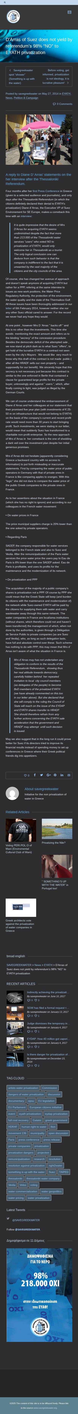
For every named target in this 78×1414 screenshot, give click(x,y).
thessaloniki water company (43, 1178)
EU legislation (46, 1100)
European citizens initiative (46, 1107)
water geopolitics (51, 1191)
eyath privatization (30, 1113)
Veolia (12, 1184)
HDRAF (12, 1126)
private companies (19, 1146)
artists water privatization (23, 1087)
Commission (49, 1087)
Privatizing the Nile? (54, 842)
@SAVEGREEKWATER (26, 1220)
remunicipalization (19, 1159)
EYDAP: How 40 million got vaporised (48, 1038)
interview (26, 216)
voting (33, 1184)
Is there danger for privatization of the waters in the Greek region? (48, 1054)
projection (43, 1152)
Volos (23, 1184)
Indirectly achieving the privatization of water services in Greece (48, 992)
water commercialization (22, 1191)
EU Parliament (17, 1107)
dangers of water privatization (26, 1094)
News (9, 97)
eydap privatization (56, 1113)
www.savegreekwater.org (45, 1408)
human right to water (34, 1126)
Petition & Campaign (26, 97)
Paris (11, 1139)
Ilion (53, 1126)
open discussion (58, 1133)
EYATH (66, 93)
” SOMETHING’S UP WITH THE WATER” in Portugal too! (55, 885)
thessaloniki (15, 1178)
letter (9, 308)
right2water (55, 1165)
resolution (55, 1159)
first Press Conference (46, 191)
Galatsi (37, 1120)
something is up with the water (26, 1172)
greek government (56, 1120)
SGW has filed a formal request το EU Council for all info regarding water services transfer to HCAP (48, 1007)
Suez (52, 1172)
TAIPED (63, 1172)
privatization (41, 1146)
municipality (37, 1133)
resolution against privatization (26, 1165)
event (11, 1113)
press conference (29, 1139)
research (39, 1159)
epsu (31, 1100)
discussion (54, 1094)
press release (52, 1139)
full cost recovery (18, 1120)
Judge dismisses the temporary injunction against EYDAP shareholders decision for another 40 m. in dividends (48, 1023)
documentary (16, 1100)
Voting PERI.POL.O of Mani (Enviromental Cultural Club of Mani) (19, 849)
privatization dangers (20, 1152)
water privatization (39, 1197)
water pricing (16, 1197)
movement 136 (17, 1133)
